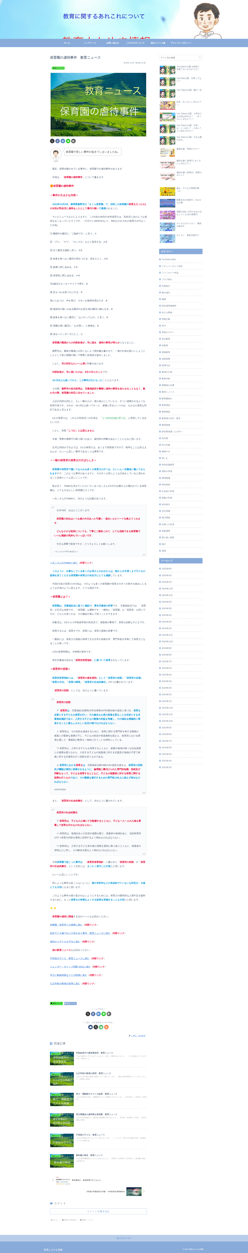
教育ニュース (57, 1003)
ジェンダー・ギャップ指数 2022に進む (70, 966)
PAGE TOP (125, 1238)
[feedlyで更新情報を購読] (101, 1027)
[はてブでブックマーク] (63, 141)
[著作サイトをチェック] (90, 1027)
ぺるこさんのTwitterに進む (64, 563)
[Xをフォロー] (96, 1027)
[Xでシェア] (52, 141)
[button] (73, 141)
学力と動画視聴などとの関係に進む (68, 975)
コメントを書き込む (98, 1211)
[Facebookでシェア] (57, 141)
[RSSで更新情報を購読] (106, 1027)
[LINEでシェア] (68, 141)
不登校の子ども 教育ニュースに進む (70, 958)
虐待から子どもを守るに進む (65, 941)
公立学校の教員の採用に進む (65, 983)
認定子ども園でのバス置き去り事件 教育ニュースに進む (80, 933)
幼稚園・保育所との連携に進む (66, 925)
